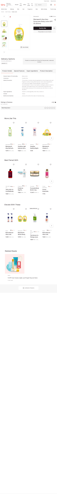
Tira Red (21, 4)
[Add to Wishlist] (13, 122)
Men (37, 9)
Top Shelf (28, 4)
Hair (23, 9)
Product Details (7, 71)
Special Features (19, 71)
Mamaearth (36, 16)
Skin (18, 9)
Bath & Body (44, 9)
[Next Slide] (51, 138)
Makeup (12, 9)
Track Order (46, 1)
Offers (24, 4)
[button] (19, 9)
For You (32, 4)
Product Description (46, 71)
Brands (16, 4)
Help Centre (53, 1)
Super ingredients (32, 71)
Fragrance (30, 9)
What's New (4, 9)
